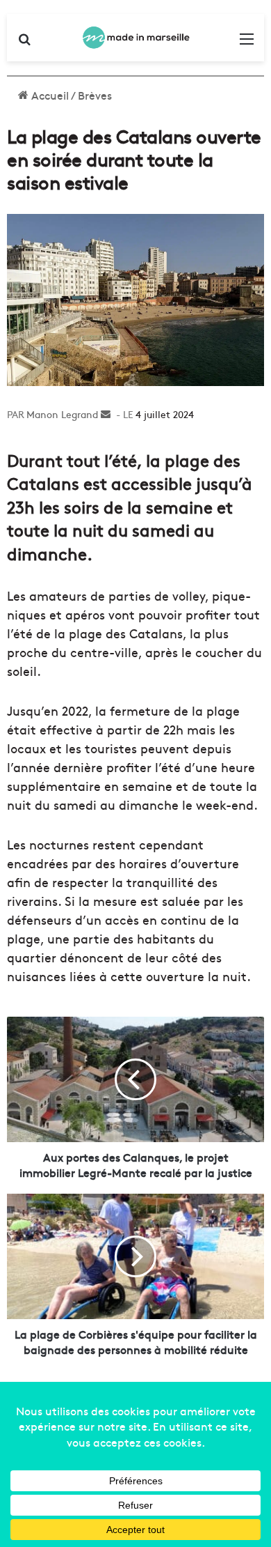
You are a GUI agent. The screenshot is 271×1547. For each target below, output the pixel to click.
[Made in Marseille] (135, 38)
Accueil (48, 94)
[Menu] (247, 43)
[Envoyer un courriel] (105, 414)
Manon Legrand (62, 414)
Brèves (95, 94)
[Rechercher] (24, 43)
